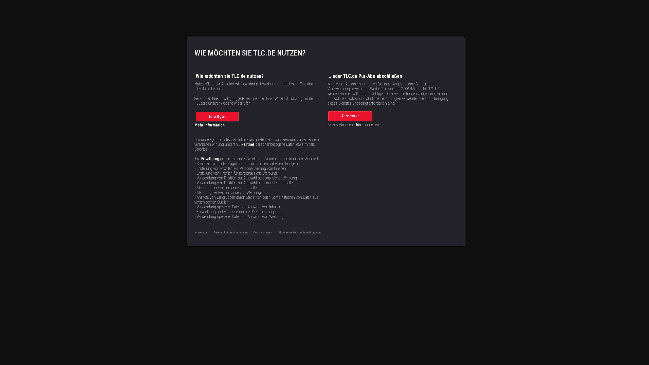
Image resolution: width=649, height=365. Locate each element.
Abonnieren (350, 116)
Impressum (201, 232)
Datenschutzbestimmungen (231, 232)
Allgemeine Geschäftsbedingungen (299, 232)
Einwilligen (217, 116)
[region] (326, 141)
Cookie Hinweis (263, 232)
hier (359, 124)
